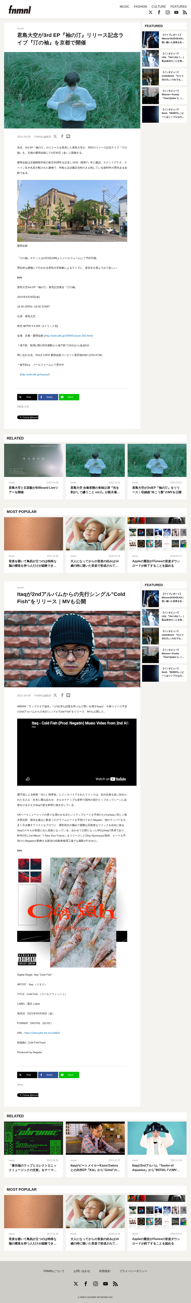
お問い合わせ (81, 1271)
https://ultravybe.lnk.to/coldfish (42, 1032)
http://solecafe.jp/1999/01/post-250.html (68, 335)
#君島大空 (23, 406)
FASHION (140, 6)
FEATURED (178, 6)
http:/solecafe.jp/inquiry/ (35, 374)
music (20, 28)
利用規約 (104, 1271)
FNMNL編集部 (42, 136)
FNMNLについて (54, 1271)
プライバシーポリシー (133, 1271)
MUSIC (124, 6)
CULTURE (159, 6)
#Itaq (20, 1084)
